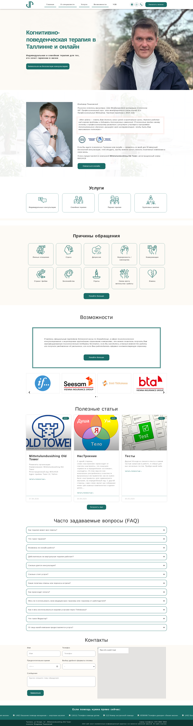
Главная (50, 4)
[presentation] (29, 392)
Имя (29, 648)
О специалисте (68, 4)
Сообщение (32, 673)
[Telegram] (132, 5)
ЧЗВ (115, 4)
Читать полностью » (37, 479)
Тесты (130, 456)
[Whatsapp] (137, 5)
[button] (95, 396)
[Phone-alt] (141, 5)
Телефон (66, 648)
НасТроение (87, 456)
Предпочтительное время (38, 660)
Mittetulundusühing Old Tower (48, 457)
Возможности (100, 4)
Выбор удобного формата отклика (77, 660)
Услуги (84, 4)
